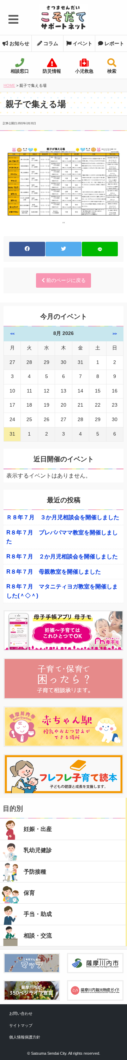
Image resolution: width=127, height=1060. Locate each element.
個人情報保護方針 (24, 1037)
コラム (50, 43)
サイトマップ (20, 1025)
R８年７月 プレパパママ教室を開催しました (62, 537)
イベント (81, 43)
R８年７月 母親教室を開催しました (53, 572)
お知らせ (18, 43)
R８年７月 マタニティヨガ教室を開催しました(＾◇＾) (62, 591)
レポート (113, 43)
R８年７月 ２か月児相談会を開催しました (62, 556)
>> (115, 333)
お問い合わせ (20, 1013)
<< (12, 333)
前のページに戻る (65, 280)
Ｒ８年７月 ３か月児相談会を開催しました (62, 517)
